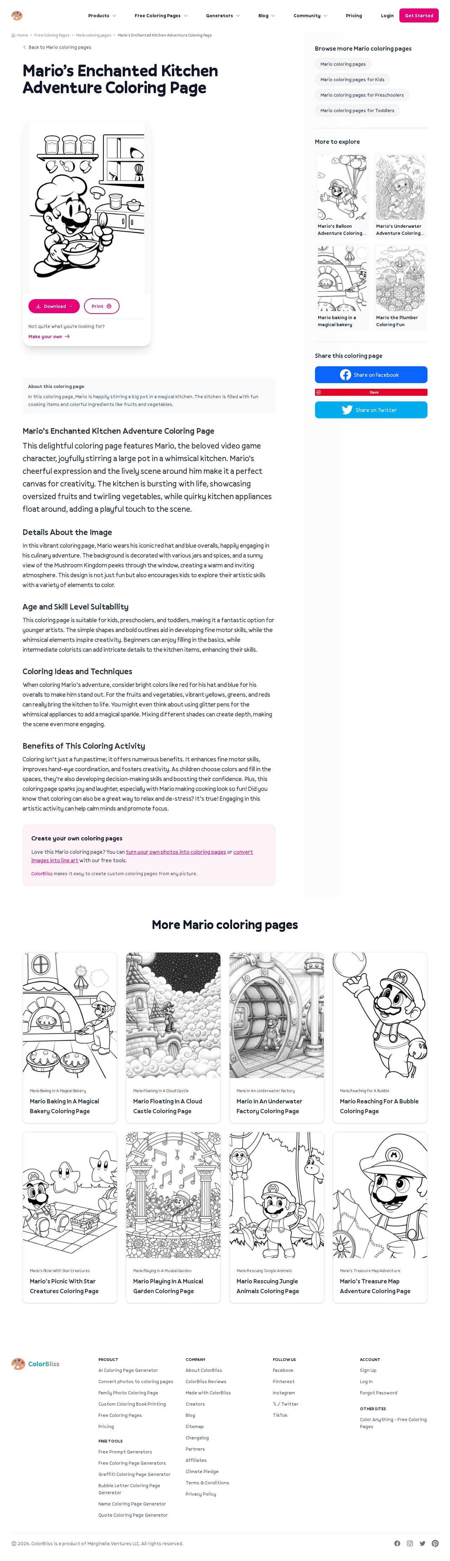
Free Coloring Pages (158, 15)
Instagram (284, 1392)
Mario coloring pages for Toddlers (357, 110)
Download (55, 306)
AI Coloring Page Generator (128, 1370)
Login (387, 15)
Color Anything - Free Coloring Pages (393, 1423)
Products (98, 15)
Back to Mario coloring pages (60, 47)
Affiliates (196, 1460)
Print (97, 306)
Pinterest (284, 1381)
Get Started (419, 15)
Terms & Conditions (207, 1482)
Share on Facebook (376, 374)
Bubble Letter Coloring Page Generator (129, 1489)
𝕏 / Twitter (285, 1404)
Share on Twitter (376, 409)
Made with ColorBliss (208, 1392)
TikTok (280, 1415)
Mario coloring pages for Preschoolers (362, 95)
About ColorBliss (204, 1370)
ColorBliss (42, 873)
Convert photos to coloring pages (135, 1381)
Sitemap (195, 1426)
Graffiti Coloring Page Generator (134, 1474)
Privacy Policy (201, 1494)
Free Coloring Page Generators (132, 1463)
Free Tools (110, 1441)
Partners (195, 1449)
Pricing (354, 15)
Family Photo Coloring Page (128, 1392)
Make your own (45, 336)
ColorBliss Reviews (206, 1381)
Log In (366, 1381)
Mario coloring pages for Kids (353, 79)
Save (374, 392)
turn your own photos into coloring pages (176, 851)
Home (22, 35)
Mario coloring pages (93, 35)
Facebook (283, 1370)
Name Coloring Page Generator (132, 1504)
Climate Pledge (202, 1471)
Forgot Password (378, 1392)
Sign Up (368, 1370)
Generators (219, 15)
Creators (195, 1404)
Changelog (197, 1437)
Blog (263, 15)
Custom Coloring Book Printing (132, 1404)
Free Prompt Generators (125, 1452)
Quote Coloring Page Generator (133, 1515)
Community (307, 15)
